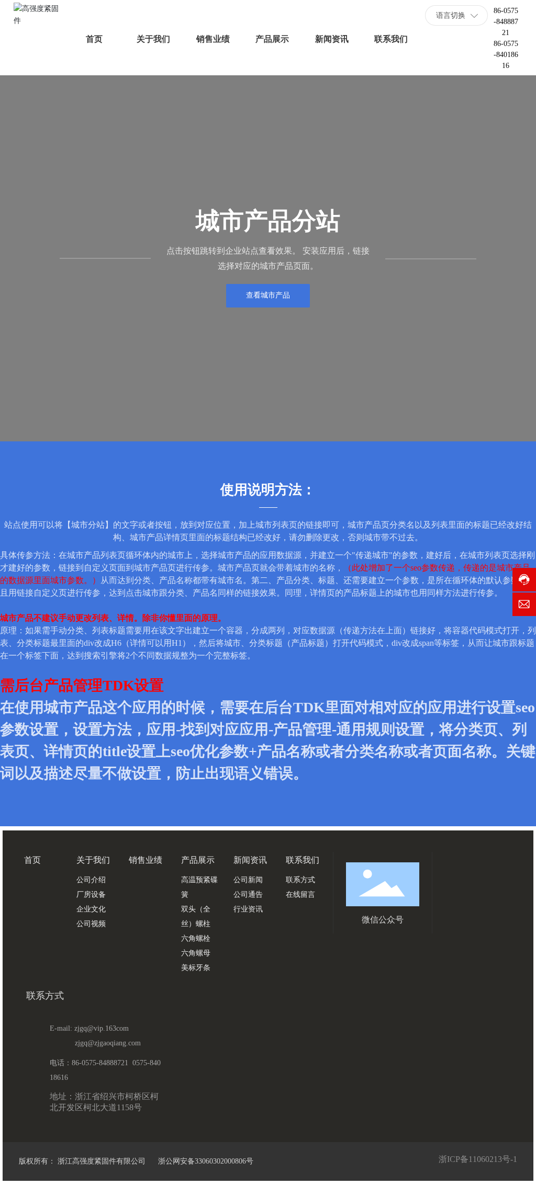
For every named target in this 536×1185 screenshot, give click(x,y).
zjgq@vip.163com (101, 1028)
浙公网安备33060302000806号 (204, 1161)
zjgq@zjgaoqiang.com (108, 1043)
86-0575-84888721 (506, 22)
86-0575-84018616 (506, 55)
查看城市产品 (268, 295)
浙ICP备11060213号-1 (478, 1159)
